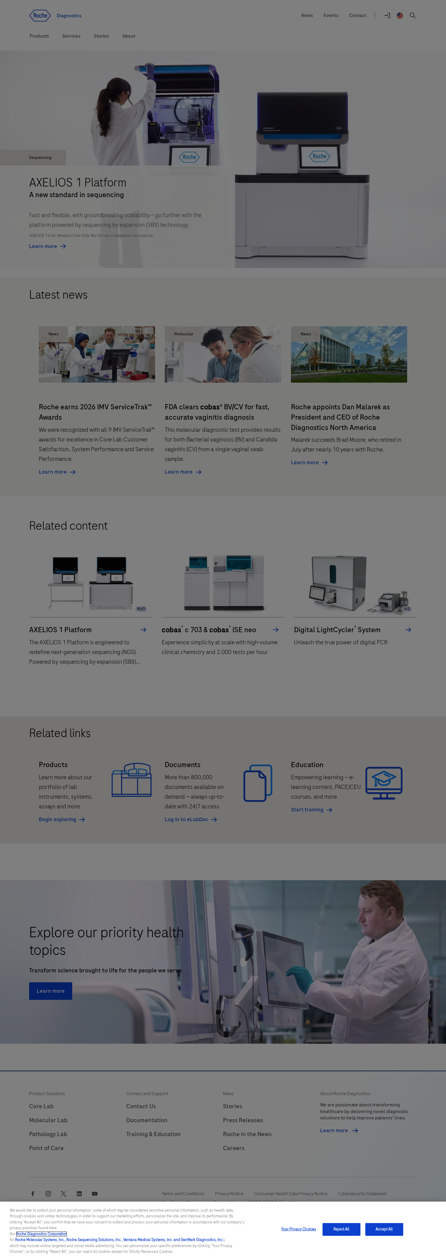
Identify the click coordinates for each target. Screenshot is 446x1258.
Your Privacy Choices (298, 1229)
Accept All (384, 1229)
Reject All (341, 1229)
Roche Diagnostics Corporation (41, 1234)
